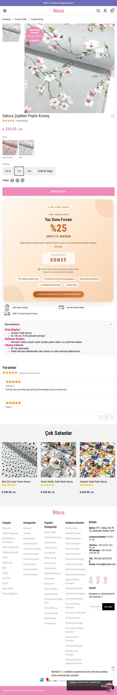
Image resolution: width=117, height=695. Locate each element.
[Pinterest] (105, 578)
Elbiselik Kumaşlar (73, 538)
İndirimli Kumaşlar (31, 554)
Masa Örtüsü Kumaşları (75, 574)
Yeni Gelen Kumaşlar (32, 549)
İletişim (5, 573)
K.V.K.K (5, 557)
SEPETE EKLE (58, 191)
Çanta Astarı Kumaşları (75, 593)
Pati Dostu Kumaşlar (74, 623)
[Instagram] (98, 578)
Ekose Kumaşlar (51, 613)
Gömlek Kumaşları (73, 533)
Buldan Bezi (49, 584)
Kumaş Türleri (21, 19)
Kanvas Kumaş (50, 589)
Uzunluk (5, 164)
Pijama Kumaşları (73, 543)
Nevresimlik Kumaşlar (75, 559)
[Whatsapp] (105, 582)
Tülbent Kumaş (50, 608)
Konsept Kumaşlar (31, 559)
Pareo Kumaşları (73, 549)
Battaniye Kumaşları (74, 588)
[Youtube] (91, 582)
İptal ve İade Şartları (10, 547)
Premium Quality (30, 569)
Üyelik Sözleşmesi (10, 533)
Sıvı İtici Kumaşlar (73, 618)
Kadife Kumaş (50, 618)
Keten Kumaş (50, 563)
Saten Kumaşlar (51, 594)
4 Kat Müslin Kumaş (52, 537)
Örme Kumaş (49, 623)
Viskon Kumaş (50, 547)
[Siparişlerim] (105, 11)
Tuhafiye (27, 533)
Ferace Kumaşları (73, 554)
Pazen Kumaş (50, 568)
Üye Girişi (6, 578)
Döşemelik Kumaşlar (74, 564)
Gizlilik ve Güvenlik (10, 552)
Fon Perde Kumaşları (74, 599)
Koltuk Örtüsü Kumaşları (76, 569)
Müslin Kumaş (50, 558)
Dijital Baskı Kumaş (52, 573)
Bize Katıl (108, 607)
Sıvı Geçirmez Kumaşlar (76, 612)
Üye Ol (5, 583)
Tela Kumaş (49, 578)
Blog (4, 568)
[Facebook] (91, 578)
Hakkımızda (7, 562)
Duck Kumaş (49, 553)
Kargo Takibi (7, 588)
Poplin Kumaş (37, 19)
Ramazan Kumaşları (74, 646)
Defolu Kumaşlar (30, 574)
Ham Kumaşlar (29, 564)
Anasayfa (6, 528)
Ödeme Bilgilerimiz (10, 593)
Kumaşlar (6, 19)
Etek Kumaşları (72, 528)
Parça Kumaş (29, 538)
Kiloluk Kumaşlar (30, 543)
